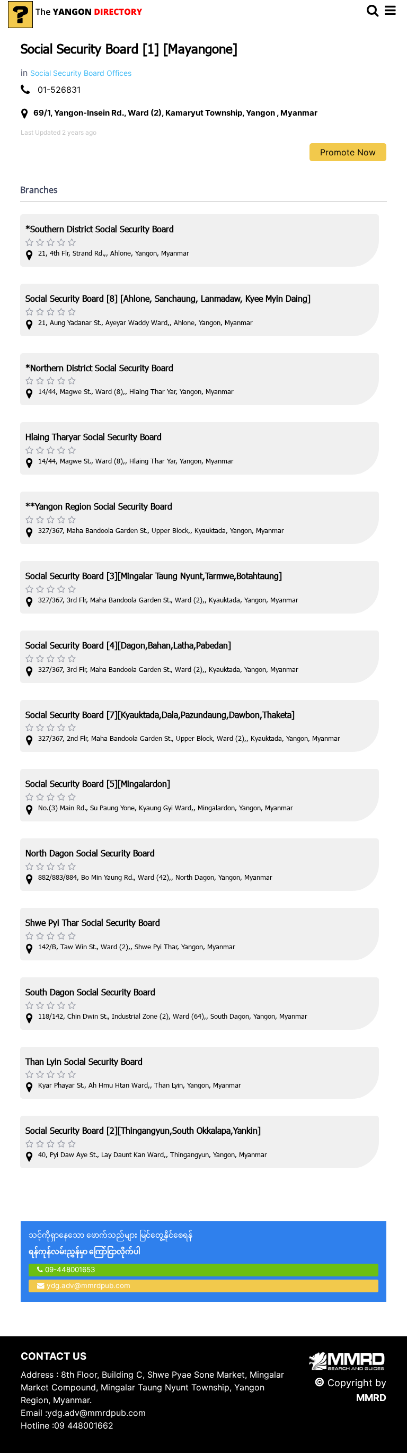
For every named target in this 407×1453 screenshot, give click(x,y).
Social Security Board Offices (80, 72)
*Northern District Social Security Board (99, 369)
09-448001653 (69, 1269)
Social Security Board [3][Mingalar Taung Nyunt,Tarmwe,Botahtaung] (153, 577)
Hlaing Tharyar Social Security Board (93, 438)
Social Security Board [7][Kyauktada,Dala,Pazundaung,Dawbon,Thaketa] (160, 716)
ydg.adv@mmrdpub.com (88, 1285)
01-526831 (59, 89)
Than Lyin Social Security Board (84, 1063)
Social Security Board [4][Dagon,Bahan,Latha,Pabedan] (128, 646)
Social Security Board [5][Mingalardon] (97, 785)
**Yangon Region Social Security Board (98, 507)
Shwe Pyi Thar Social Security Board (92, 924)
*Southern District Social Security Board (99, 230)
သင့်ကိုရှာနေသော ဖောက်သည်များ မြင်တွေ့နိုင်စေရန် (110, 1243)
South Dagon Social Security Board (90, 993)
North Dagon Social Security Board (90, 854)
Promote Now (348, 152)
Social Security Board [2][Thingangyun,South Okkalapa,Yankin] (143, 1131)
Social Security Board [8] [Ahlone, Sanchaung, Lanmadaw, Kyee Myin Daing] (168, 299)
